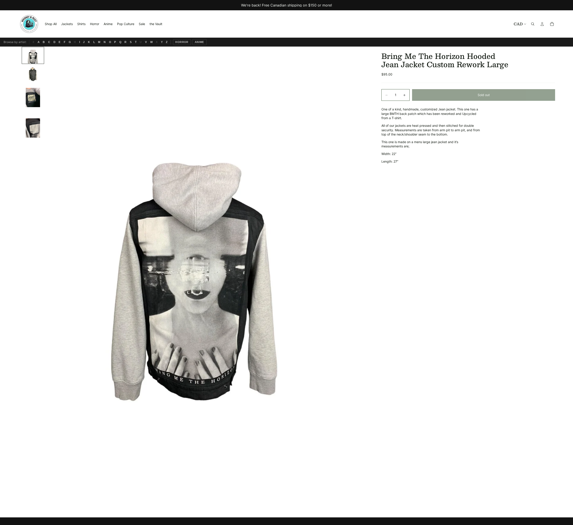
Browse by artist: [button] (15, 42)
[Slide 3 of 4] (33, 97)
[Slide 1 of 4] (33, 55)
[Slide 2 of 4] (33, 73)
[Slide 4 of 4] (33, 128)
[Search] (533, 24)
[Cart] (552, 24)
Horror (181, 42)
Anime (199, 42)
